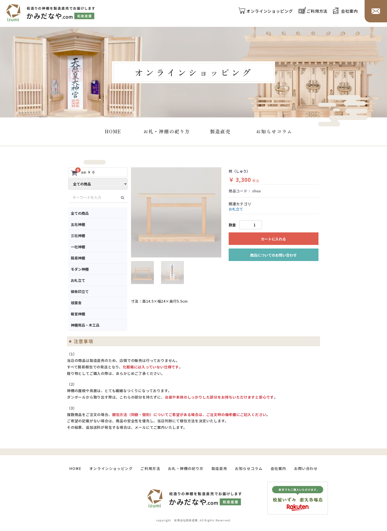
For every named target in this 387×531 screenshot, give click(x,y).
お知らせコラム (274, 131)
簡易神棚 (78, 258)
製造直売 (220, 131)
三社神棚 (78, 235)
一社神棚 (78, 246)
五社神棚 (78, 224)
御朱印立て (80, 291)
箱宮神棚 (78, 313)
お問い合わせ (306, 468)
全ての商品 (80, 213)
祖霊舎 (76, 302)
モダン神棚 (80, 269)
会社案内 (349, 11)
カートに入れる (273, 239)
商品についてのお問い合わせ (273, 255)
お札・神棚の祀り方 (166, 131)
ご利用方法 (317, 11)
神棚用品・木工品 (85, 325)
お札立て (78, 280)
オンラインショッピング (269, 11)
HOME (113, 131)
